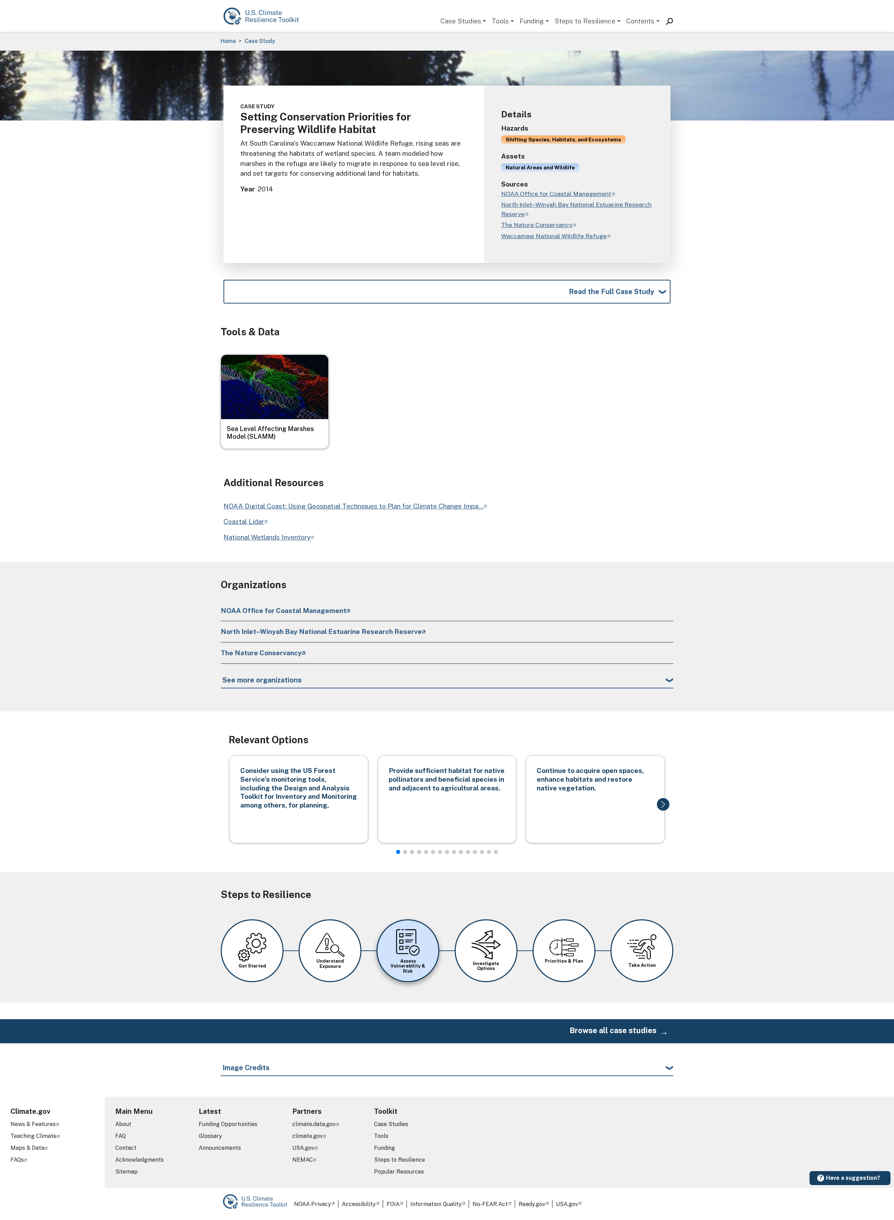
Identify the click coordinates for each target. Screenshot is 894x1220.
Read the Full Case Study (611, 291)
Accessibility (359, 1204)
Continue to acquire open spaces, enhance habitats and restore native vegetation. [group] (590, 779)
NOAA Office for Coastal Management (283, 610)
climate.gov (307, 1136)
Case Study (259, 41)
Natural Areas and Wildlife (540, 167)
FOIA (393, 1204)
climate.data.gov (314, 1124)
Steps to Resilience (585, 21)
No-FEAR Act (490, 1204)
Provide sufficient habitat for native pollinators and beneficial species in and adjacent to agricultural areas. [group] (447, 779)
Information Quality (436, 1204)
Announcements (220, 1148)
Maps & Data (27, 1148)
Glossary (210, 1136)
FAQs (17, 1159)
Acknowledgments (139, 1159)
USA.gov (303, 1148)
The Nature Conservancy (261, 653)
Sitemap (126, 1171)
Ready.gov (532, 1204)
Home (228, 41)
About (123, 1124)
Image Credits (246, 1068)
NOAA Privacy (312, 1204)
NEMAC (302, 1159)
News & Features (33, 1124)
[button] (663, 804)
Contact (126, 1148)
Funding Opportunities (228, 1124)
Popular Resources (399, 1171)
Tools (500, 21)
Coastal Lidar (244, 521)
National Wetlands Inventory (267, 537)
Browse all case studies (613, 1030)
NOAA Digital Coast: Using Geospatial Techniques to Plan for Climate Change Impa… (353, 506)
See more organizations (262, 680)
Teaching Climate (33, 1136)
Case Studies (460, 21)
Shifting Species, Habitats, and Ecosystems (563, 139)
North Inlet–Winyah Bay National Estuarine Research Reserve (321, 631)
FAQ (120, 1136)
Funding (532, 21)
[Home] (264, 16)
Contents (640, 21)
